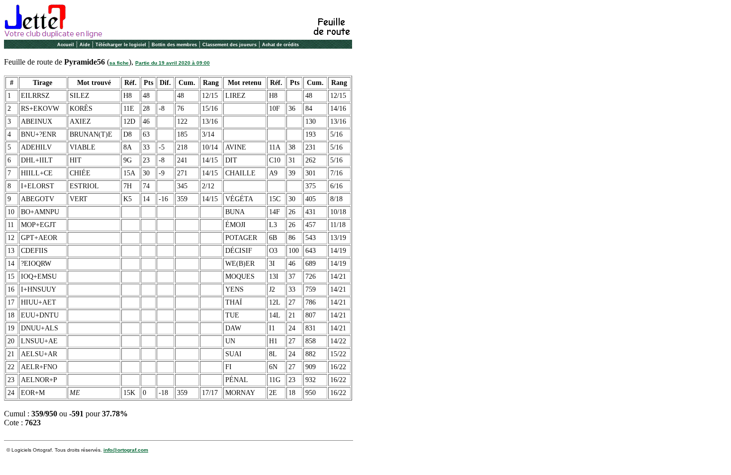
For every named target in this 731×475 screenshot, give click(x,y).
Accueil (65, 44)
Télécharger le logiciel (120, 44)
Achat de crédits (280, 44)
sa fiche (119, 63)
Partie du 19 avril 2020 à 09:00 (172, 63)
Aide (85, 44)
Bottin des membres (174, 44)
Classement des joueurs (229, 44)
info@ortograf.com (125, 450)
